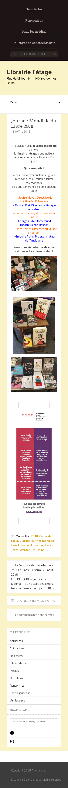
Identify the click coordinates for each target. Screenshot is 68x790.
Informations (18, 663)
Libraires (24, 545)
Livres (49, 545)
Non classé (17, 678)
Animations (17, 648)
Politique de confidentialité (34, 43)
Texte (14, 550)
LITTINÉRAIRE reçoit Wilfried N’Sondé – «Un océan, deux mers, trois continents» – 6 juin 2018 (33, 583)
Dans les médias (34, 31)
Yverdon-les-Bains (32, 550)
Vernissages (17, 700)
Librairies (37, 545)
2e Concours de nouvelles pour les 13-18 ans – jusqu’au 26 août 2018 (32, 570)
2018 (34, 536)
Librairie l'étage (29, 71)
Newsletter (34, 9)
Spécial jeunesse (20, 693)
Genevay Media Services (46, 779)
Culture (25, 540)
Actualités (16, 641)
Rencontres (34, 20)
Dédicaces (16, 655)
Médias (14, 670)
